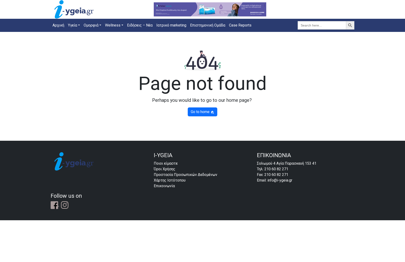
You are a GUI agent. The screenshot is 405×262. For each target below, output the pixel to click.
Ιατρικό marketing (171, 25)
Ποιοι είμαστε (166, 163)
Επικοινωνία (164, 186)
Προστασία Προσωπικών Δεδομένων (185, 174)
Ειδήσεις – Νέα (140, 25)
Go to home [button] (200, 112)
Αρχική (58, 25)
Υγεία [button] (72, 25)
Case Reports (240, 25)
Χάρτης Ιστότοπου (170, 180)
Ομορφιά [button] (91, 25)
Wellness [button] (112, 25)
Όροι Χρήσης (164, 169)
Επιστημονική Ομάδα (207, 25)
